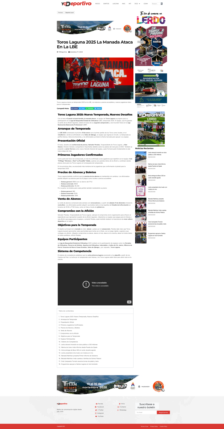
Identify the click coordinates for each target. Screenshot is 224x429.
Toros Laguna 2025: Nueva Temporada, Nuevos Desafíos (79, 316)
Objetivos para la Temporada (70, 336)
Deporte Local (69, 12)
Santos (106, 3)
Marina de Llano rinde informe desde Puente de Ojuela (79, 347)
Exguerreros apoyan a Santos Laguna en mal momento (79, 364)
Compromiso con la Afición (69, 333)
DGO (136, 3)
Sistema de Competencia (69, 342)
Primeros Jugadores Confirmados (72, 325)
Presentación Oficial (67, 322)
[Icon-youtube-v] (66, 416)
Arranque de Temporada (69, 319)
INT (130, 3)
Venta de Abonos (66, 330)
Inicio (97, 3)
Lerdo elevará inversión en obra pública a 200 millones (79, 344)
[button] (59, 28)
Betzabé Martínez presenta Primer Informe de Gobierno (79, 356)
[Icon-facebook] (57, 416)
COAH (146, 3)
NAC (123, 3)
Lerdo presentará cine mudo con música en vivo (77, 353)
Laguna (116, 3)
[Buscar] (162, 4)
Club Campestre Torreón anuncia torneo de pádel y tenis (80, 361)
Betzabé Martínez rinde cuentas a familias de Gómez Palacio (81, 358)
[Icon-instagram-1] (63, 416)
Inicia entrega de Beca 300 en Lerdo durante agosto (78, 350)
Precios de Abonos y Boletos (70, 328)
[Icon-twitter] (60, 416)
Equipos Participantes (68, 339)
